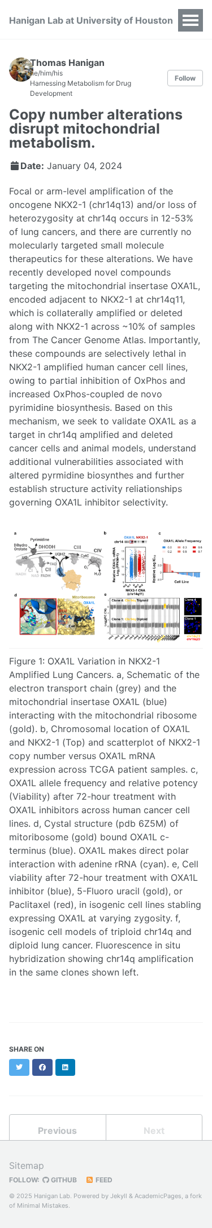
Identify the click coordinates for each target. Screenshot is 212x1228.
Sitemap (26, 1165)
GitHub (63, 1180)
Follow (185, 78)
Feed (103, 1180)
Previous (57, 1130)
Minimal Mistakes (42, 1205)
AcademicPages (158, 1196)
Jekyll (118, 1196)
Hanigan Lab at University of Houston (91, 20)
